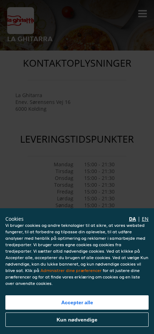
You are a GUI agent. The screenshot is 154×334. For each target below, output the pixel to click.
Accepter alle (77, 302)
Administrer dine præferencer (71, 270)
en (145, 218)
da (132, 218)
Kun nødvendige (77, 320)
